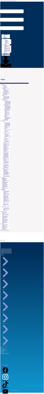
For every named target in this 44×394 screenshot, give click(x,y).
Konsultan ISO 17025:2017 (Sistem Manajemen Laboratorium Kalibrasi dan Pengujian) (5, 185)
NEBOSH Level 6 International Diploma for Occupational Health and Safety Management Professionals (6, 192)
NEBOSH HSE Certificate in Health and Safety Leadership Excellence (6, 205)
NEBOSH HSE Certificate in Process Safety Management (6, 195)
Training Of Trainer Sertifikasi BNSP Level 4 (6, 160)
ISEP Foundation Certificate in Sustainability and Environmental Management (6, 209)
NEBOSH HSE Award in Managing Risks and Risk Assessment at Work (6, 201)
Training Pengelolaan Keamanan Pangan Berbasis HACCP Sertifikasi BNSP (6, 170)
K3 (2, 121)
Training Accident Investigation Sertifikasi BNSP (6, 143)
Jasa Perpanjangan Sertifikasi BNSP (7, 52)
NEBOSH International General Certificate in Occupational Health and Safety (6, 194)
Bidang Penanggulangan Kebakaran (4, 95)
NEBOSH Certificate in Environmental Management (6, 197)
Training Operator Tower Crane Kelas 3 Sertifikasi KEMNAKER (8, 101)
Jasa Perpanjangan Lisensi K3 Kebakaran (7, 47)
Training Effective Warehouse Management (5, 227)
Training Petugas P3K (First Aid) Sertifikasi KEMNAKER (6, 94)
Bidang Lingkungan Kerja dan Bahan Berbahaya (5, 88)
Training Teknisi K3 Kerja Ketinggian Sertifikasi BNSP (6, 155)
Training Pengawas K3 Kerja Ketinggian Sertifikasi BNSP (6, 154)
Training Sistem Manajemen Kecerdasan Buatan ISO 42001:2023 (4, 213)
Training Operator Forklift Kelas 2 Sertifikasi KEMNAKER (8, 117)
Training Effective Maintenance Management (5, 224)
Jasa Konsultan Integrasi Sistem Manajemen (5, 188)
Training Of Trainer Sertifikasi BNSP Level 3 (6, 158)
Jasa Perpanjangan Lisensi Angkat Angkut (7, 46)
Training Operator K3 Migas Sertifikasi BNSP (7, 134)
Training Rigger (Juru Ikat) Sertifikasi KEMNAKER (5, 119)
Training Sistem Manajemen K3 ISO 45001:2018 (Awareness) (5, 219)
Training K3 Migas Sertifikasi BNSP (7, 133)
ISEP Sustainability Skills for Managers (6, 210)
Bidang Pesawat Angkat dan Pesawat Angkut (5, 99)
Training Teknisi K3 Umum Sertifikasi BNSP (7, 139)
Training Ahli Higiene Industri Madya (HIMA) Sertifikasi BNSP (7, 124)
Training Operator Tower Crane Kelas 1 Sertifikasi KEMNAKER (8, 104)
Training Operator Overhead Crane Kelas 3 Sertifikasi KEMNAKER (7, 111)
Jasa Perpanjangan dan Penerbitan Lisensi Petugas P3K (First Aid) (7, 49)
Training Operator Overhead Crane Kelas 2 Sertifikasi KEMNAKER (7, 113)
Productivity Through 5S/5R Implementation (4, 187)
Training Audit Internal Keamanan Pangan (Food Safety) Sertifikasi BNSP (6, 176)
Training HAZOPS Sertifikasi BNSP (6, 151)
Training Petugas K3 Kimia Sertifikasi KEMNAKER (6, 90)
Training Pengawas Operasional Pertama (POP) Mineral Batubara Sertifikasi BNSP (6, 145)
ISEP (2, 207)
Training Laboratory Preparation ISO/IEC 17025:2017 (5, 220)
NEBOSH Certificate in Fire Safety (6, 203)
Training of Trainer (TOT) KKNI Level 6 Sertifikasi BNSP (6, 162)
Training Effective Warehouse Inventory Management (5, 226)
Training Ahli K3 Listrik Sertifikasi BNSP (8, 129)
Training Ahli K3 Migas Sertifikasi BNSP (8, 137)
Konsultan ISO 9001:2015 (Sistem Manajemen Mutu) (5, 180)
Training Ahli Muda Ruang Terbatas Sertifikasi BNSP (5, 153)
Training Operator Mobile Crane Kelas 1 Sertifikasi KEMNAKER (8, 108)
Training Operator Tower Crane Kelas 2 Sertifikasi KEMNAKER (8, 102)
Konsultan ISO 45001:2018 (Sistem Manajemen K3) (4, 183)
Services (3, 38)
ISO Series (2, 211)
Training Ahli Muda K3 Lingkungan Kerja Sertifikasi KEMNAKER (6, 92)
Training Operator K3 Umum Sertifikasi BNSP (7, 141)
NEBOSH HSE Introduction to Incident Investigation (6, 199)
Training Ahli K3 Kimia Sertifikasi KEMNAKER (6, 89)
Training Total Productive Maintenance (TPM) (4, 228)
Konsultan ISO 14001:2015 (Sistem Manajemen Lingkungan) (5, 182)
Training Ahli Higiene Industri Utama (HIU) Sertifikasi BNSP (7, 125)
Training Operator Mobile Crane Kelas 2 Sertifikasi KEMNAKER (8, 107)
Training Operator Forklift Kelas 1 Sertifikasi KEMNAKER (8, 118)
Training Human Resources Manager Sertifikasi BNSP (6, 164)
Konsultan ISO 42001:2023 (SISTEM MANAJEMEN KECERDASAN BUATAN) (4, 179)
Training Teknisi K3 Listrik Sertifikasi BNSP (7, 131)
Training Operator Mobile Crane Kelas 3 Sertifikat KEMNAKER (8, 106)
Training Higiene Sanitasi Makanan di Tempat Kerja (5, 171)
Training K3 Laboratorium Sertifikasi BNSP (7, 127)
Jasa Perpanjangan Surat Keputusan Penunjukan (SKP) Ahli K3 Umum (7, 50)
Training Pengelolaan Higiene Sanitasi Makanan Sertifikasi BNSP (6, 174)
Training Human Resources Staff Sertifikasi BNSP (6, 166)
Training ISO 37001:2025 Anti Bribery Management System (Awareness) (5, 222)
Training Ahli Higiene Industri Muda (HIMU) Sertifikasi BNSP (7, 123)
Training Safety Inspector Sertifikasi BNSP (5, 147)
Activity (4, 55)
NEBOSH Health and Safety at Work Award (6, 198)
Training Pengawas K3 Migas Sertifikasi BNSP (7, 135)
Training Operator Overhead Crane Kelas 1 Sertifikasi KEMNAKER (7, 115)
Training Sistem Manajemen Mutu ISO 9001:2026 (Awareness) (5, 216)
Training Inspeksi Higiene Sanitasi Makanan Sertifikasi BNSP (6, 172)
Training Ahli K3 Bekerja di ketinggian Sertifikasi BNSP (6, 157)
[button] (12, 19)
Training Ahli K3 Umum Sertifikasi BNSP (6, 142)
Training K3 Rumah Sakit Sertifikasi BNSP (5, 150)
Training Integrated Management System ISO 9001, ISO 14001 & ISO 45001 (5, 214)
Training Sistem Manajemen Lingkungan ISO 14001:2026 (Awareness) (4, 218)
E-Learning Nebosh (6, 53)
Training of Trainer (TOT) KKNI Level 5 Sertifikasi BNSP (6, 161)
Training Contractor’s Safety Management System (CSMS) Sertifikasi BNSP (6, 149)
